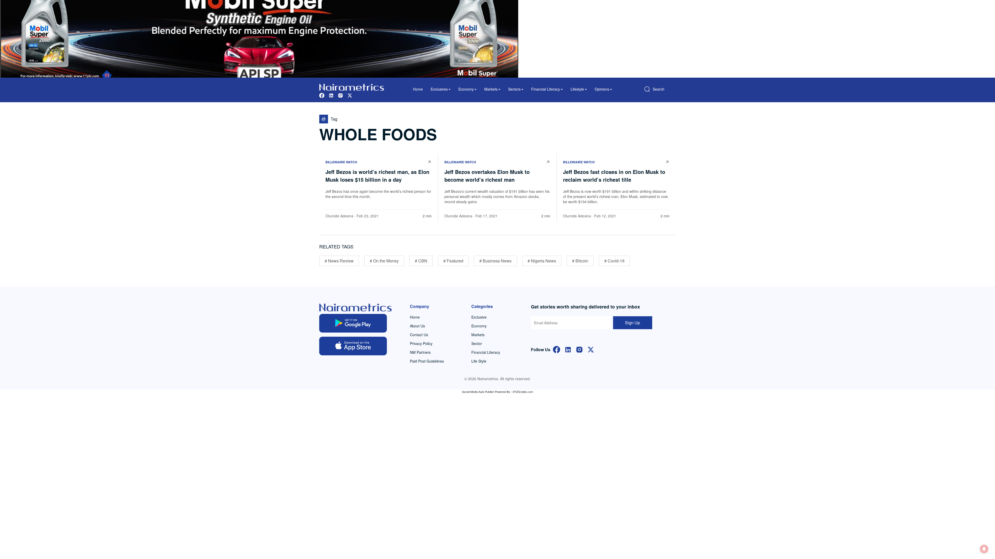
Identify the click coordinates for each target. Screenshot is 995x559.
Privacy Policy (421, 343)
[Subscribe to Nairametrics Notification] (984, 549)
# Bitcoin (580, 261)
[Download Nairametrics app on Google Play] (353, 323)
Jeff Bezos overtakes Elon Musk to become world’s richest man (487, 175)
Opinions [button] (602, 89)
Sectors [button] (514, 89)
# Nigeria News (542, 261)
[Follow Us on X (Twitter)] (590, 349)
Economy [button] (466, 89)
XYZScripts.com (523, 391)
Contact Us (419, 334)
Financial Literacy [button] (545, 89)
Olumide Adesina (339, 215)
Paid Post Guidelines (427, 361)
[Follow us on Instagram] (340, 95)
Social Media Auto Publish (478, 391)
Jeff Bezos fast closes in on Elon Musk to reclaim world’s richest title (614, 175)
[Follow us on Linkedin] (331, 95)
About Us (417, 325)
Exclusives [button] (439, 89)
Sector (476, 343)
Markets (478, 334)
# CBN (421, 261)
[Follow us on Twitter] (349, 95)
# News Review (339, 261)
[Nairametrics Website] (351, 87)
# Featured (453, 261)
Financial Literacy (485, 352)
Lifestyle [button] (577, 89)
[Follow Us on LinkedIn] (568, 349)
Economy (479, 325)
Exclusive (479, 317)
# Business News (495, 261)
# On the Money (384, 261)
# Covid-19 (614, 261)
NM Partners (420, 352)
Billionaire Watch (341, 162)
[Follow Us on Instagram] (579, 349)
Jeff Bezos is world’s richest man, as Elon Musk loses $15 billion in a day (377, 175)
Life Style (478, 361)
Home (418, 89)
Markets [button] (490, 89)
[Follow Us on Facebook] (556, 349)
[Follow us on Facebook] (321, 95)
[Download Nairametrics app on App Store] (353, 346)
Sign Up (632, 323)
